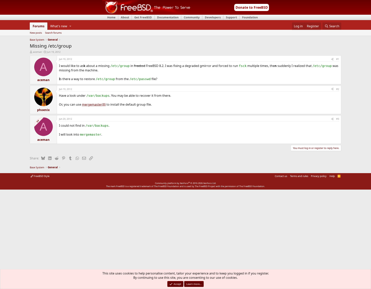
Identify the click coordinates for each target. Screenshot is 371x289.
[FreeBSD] (146, 13)
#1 (337, 59)
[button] (70, 26)
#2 (337, 89)
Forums (38, 26)
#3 (337, 119)
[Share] (332, 59)
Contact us (281, 176)
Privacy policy (319, 176)
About (125, 17)
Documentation (168, 17)
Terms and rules (299, 176)
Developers (213, 17)
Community (192, 17)
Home (111, 17)
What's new (58, 26)
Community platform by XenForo (185, 183)
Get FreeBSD (143, 17)
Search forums (53, 33)
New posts (36, 33)
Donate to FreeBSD (252, 7)
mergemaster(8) (94, 104)
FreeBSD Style (41, 176)
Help (332, 176)
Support (231, 17)
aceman (37, 52)
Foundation (250, 17)
